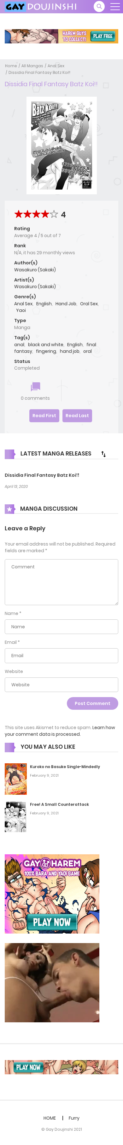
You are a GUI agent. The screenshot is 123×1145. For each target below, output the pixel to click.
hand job (69, 351)
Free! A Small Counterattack (59, 804)
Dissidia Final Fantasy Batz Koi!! (39, 72)
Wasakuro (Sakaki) (35, 270)
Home (11, 65)
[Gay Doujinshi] (41, 6)
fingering (46, 351)
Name (11, 613)
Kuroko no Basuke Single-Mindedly (65, 766)
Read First (44, 415)
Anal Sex (56, 65)
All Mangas (32, 65)
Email (11, 642)
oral (87, 351)
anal (19, 344)
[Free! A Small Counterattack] (16, 816)
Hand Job (66, 304)
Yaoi (21, 310)
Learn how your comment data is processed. (60, 730)
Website (14, 671)
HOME (50, 1118)
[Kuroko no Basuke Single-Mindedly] (16, 778)
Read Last (77, 415)
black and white (45, 344)
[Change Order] (103, 454)
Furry (74, 1118)
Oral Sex (89, 304)
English (44, 304)
